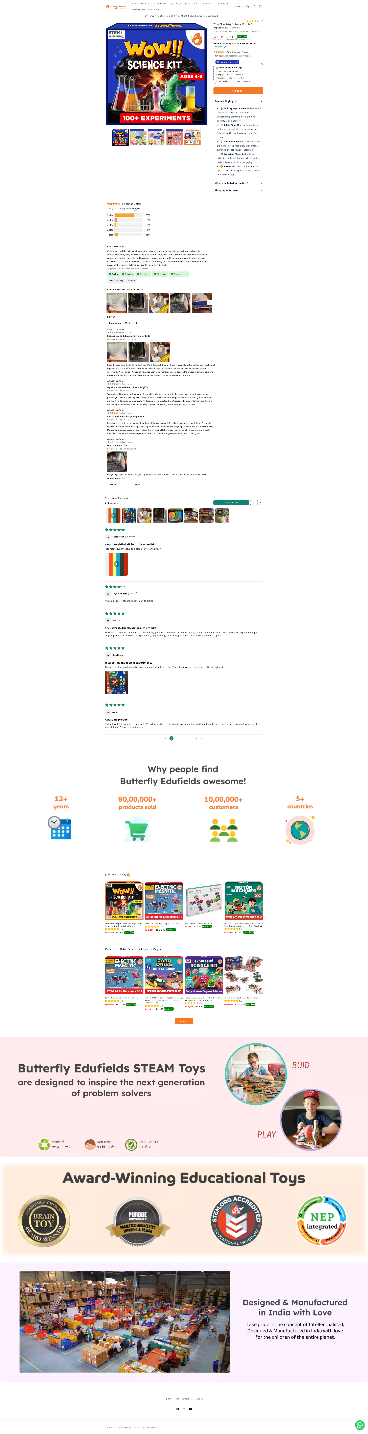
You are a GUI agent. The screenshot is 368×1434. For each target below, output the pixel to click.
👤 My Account (172, 1398)
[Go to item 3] (144, 515)
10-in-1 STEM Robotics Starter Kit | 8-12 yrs (242, 998)
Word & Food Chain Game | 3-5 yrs (199, 923)
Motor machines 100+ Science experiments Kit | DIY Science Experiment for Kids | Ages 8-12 (243, 924)
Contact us (187, 1398)
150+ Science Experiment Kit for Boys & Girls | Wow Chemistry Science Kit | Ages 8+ (124, 924)
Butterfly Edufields (118, 1427)
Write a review (231, 502)
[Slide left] (108, 137)
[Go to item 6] (191, 515)
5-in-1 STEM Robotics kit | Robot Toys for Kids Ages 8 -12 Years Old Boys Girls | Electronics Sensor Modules (164, 1000)
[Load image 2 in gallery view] (138, 137)
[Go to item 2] (129, 515)
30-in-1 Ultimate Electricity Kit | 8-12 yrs (161, 923)
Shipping (228, 39)
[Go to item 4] (160, 515)
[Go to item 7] (206, 515)
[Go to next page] (202, 738)
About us (198, 1398)
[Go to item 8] (222, 515)
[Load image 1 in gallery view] (120, 137)
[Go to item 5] (175, 515)
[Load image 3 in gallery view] (156, 137)
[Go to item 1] (113, 515)
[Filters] (253, 502)
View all (184, 1020)
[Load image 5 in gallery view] (192, 137)
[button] (208, 4)
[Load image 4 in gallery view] (174, 137)
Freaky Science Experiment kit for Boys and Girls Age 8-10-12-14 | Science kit (203, 999)
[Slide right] (204, 137)
